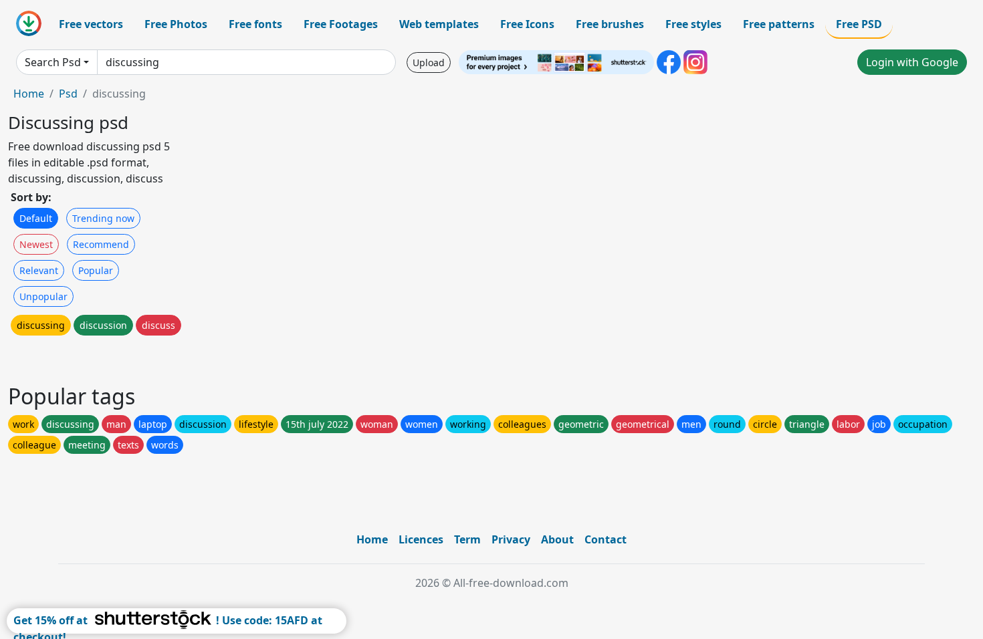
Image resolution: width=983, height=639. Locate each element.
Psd (68, 93)
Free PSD (859, 24)
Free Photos (175, 24)
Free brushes (610, 24)
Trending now (103, 218)
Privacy (511, 539)
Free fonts (255, 24)
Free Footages (341, 24)
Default (35, 218)
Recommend (101, 244)
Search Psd (53, 62)
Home (28, 93)
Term (467, 539)
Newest (36, 244)
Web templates (439, 24)
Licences (421, 539)
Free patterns (778, 24)
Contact (605, 539)
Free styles (693, 24)
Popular (95, 270)
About (557, 539)
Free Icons (527, 24)
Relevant (38, 270)
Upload (429, 62)
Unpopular (43, 296)
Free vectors (91, 24)
